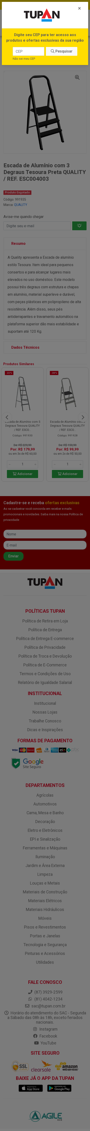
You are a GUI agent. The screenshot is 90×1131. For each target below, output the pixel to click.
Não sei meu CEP (24, 58)
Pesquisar (63, 51)
